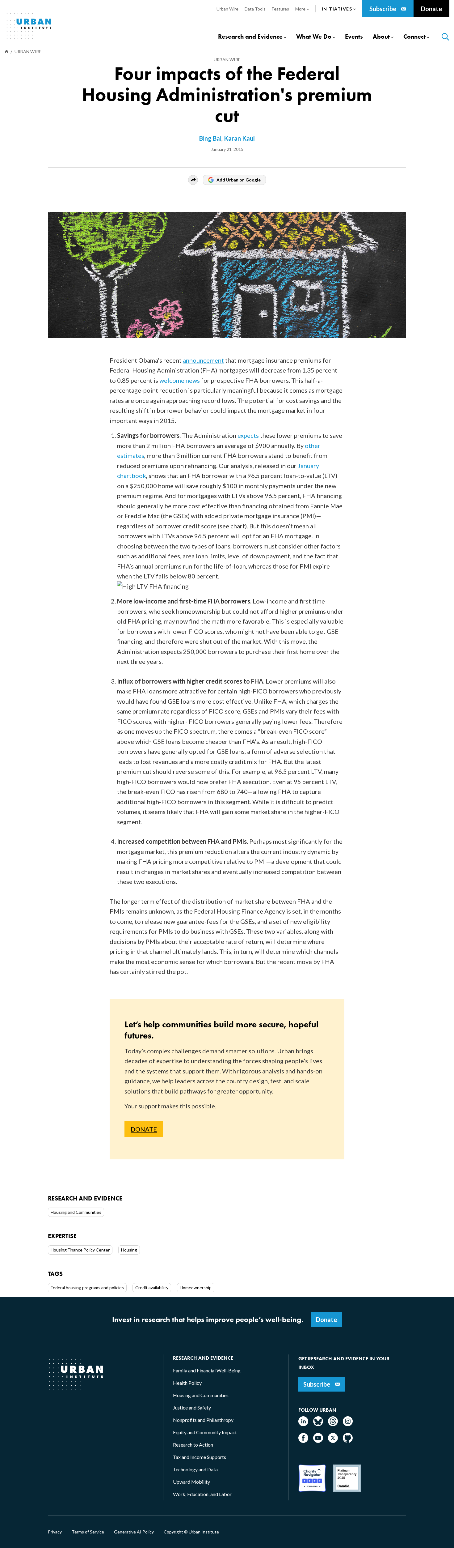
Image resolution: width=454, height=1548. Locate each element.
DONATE (144, 1129)
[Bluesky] (318, 1424)
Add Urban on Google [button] (238, 179)
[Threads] (333, 1424)
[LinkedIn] (303, 1424)
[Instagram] (348, 1424)
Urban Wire (227, 59)
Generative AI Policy (134, 1531)
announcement (203, 360)
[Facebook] (303, 1441)
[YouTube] (318, 1441)
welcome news (179, 380)
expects (248, 435)
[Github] (348, 1441)
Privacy (55, 1531)
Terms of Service (88, 1531)
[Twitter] (333, 1441)
